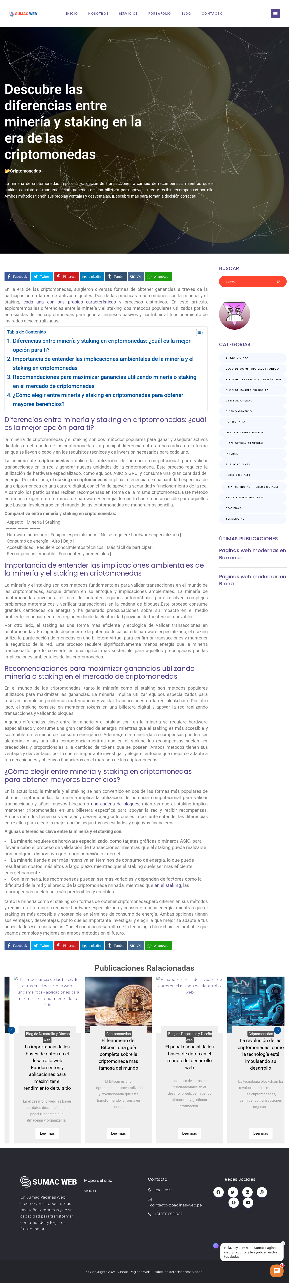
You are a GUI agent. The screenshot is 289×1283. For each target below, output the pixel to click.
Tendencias (235, 518)
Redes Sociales (238, 475)
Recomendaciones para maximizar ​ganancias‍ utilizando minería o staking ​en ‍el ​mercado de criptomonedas (105, 381)
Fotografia (236, 422)
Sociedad (234, 508)
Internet (233, 453)
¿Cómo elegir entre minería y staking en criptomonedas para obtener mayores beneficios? (98, 399)
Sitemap (90, 1191)
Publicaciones (238, 464)
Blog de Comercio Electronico (252, 369)
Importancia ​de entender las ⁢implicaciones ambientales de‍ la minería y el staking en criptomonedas (103, 363)
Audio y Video (237, 358)
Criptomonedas (25, 171)
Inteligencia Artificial (245, 443)
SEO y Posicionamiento (245, 497)
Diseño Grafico (239, 411)
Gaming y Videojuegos (245, 432)
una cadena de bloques (115, 804)
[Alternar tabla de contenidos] (198, 332)
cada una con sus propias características (69, 302)
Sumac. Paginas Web (133, 1272)
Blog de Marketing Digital (248, 390)
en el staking (167, 885)
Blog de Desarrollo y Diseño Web (254, 379)
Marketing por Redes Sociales (253, 487)
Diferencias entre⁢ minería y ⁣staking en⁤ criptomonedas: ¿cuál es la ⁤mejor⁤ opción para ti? (102, 345)
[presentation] (11, 1030)
